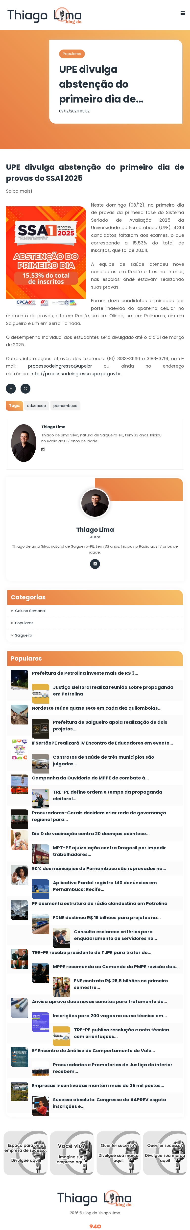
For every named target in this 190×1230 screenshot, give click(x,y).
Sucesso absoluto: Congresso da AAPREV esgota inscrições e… (109, 1102)
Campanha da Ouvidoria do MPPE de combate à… (90, 778)
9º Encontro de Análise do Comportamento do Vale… (93, 1050)
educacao (36, 405)
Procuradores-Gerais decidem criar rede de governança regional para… (99, 816)
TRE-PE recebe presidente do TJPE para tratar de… (91, 952)
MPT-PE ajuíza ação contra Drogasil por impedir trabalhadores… (109, 851)
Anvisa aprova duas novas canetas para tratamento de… (99, 1001)
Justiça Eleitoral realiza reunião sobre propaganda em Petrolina (113, 690)
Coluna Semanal (30, 610)
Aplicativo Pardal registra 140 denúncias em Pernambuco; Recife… (105, 886)
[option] (30, 1154)
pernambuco (65, 405)
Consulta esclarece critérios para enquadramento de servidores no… (115, 935)
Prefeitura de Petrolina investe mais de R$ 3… (85, 673)
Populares (72, 53)
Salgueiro (23, 635)
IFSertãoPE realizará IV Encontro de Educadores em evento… (102, 743)
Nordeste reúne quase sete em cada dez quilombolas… (97, 708)
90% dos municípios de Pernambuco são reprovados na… (99, 868)
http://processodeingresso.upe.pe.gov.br (75, 374)
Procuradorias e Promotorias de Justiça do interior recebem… (112, 1068)
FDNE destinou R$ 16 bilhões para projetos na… (107, 917)
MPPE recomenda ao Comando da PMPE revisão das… (116, 966)
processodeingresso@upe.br (60, 366)
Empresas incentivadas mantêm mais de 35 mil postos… (98, 1085)
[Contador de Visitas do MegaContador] (95, 1226)
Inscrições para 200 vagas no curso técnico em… (110, 1016)
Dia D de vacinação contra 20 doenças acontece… (91, 833)
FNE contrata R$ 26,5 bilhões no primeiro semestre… (121, 984)
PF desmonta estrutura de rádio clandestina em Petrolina (99, 903)
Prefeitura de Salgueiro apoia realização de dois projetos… (110, 725)
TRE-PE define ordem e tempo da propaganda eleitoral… (107, 795)
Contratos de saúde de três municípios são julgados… (103, 760)
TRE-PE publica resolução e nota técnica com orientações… (121, 1033)
